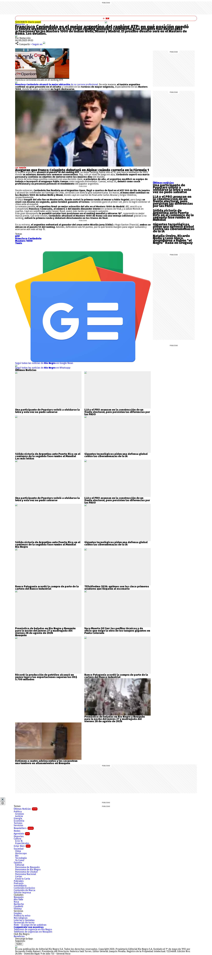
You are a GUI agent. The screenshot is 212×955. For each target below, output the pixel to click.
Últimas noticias (163, 182)
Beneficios (19, 936)
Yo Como (19, 860)
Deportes (20, 24)
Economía (19, 821)
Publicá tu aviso (22, 916)
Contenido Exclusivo (24, 888)
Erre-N (18, 841)
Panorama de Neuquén (27, 867)
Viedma (18, 909)
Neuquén (19, 897)
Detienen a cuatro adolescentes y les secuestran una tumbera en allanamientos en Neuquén (46, 762)
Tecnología (21, 858)
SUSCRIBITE (28, 22)
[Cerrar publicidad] (2, 799)
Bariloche (19, 904)
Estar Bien (22, 846)
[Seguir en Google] (16, 82)
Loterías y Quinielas (24, 920)
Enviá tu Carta (22, 879)
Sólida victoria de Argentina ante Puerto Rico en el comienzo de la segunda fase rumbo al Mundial (173, 215)
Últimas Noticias (25, 808)
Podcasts (19, 883)
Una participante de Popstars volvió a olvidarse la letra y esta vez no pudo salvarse (172, 188)
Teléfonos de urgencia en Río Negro (33, 929)
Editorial (19, 865)
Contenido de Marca (24, 890)
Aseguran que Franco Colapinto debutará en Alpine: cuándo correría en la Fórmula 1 (82, 170)
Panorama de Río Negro (28, 869)
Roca (16, 902)
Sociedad (19, 849)
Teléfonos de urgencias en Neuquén (33, 932)
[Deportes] (106, 22)
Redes (17, 831)
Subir (19, 943)
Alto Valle (18, 899)
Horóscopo (21, 853)
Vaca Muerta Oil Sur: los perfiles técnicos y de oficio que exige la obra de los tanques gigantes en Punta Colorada (117, 631)
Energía (18, 818)
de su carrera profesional (56, 84)
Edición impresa (22, 892)
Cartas (18, 876)
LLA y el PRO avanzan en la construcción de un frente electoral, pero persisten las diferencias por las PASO (173, 201)
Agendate (21, 833)
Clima (18, 851)
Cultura (17, 839)
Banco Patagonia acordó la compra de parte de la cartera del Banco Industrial (47, 587)
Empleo (18, 913)
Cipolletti (18, 906)
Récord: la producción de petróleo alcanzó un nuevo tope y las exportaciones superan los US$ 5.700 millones (46, 677)
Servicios (18, 825)
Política (18, 812)
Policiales (19, 881)
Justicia (19, 816)
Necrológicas (21, 918)
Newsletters (23, 828)
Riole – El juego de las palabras (30, 925)
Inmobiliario (20, 886)
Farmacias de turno (24, 922)
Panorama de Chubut (26, 872)
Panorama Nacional (25, 874)
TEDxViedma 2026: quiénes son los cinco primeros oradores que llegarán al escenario (116, 587)
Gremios (19, 814)
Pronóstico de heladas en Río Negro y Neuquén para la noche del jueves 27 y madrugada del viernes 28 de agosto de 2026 (45, 631)
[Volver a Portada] (106, 18)
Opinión (18, 863)
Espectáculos (22, 843)
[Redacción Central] (16, 35)
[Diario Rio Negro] (16, 946)
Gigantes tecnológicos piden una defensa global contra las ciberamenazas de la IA (173, 227)
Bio (16, 856)
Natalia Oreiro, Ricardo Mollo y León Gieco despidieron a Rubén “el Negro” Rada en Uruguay (173, 239)
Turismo (18, 823)
